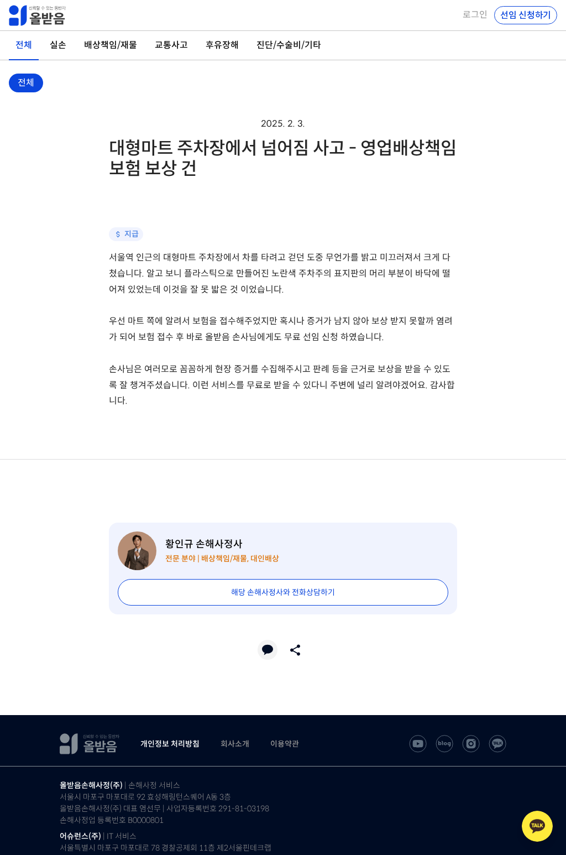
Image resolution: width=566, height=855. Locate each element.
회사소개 (235, 744)
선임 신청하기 (525, 15)
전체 (26, 82)
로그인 (475, 15)
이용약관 (284, 744)
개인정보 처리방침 (170, 744)
